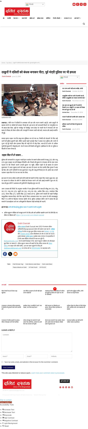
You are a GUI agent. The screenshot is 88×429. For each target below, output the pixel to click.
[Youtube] (74, 4)
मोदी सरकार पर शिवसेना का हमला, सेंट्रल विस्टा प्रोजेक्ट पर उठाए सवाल (53, 307)
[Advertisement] (44, 43)
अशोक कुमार (29, 236)
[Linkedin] (66, 387)
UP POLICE (43, 267)
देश (11, 68)
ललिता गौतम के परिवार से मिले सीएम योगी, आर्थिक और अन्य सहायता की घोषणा (76, 307)
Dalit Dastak (6, 76)
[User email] (15, 254)
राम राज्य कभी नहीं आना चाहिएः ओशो (72, 88)
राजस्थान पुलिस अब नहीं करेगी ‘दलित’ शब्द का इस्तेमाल (75, 321)
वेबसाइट (46, 231)
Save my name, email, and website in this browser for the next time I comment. (31, 362)
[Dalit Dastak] (17, 11)
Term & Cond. (74, 395)
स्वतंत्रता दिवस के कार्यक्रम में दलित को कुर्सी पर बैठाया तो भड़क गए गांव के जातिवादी (54, 292)
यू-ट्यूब (52, 231)
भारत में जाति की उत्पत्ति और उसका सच (73, 117)
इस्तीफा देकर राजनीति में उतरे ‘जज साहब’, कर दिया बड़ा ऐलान (32, 306)
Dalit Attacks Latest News (33, 264)
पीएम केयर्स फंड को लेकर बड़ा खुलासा (9, 292)
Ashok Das (65, 112)
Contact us (82, 395)
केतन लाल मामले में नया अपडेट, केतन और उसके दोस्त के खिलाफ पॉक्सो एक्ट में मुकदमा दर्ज (55, 322)
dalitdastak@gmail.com (12, 248)
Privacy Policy (66, 395)
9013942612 (36, 248)
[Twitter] (81, 4)
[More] (30, 275)
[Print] (54, 76)
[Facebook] (77, 4)
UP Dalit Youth (33, 267)
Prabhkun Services (51, 395)
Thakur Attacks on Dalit (19, 267)
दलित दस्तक (21, 227)
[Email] (48, 76)
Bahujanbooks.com (11, 241)
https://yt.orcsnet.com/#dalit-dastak (30, 215)
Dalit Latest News (47, 264)
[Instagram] (84, 4)
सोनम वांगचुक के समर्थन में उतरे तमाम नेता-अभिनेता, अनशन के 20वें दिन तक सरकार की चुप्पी (32, 322)
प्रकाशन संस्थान (25, 234)
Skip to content (5, 400)
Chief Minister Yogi (18, 264)
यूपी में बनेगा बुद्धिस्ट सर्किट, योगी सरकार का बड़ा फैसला (75, 292)
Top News (6, 68)
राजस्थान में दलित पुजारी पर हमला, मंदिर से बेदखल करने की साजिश (11, 321)
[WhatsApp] (43, 76)
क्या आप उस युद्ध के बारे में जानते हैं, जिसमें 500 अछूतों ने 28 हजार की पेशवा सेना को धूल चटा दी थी (73, 107)
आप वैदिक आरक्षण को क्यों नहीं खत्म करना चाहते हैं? (32, 292)
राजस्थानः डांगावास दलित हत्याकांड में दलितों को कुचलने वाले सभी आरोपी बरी (11, 307)
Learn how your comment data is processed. (48, 373)
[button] (83, 23)
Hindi (31, 4)
